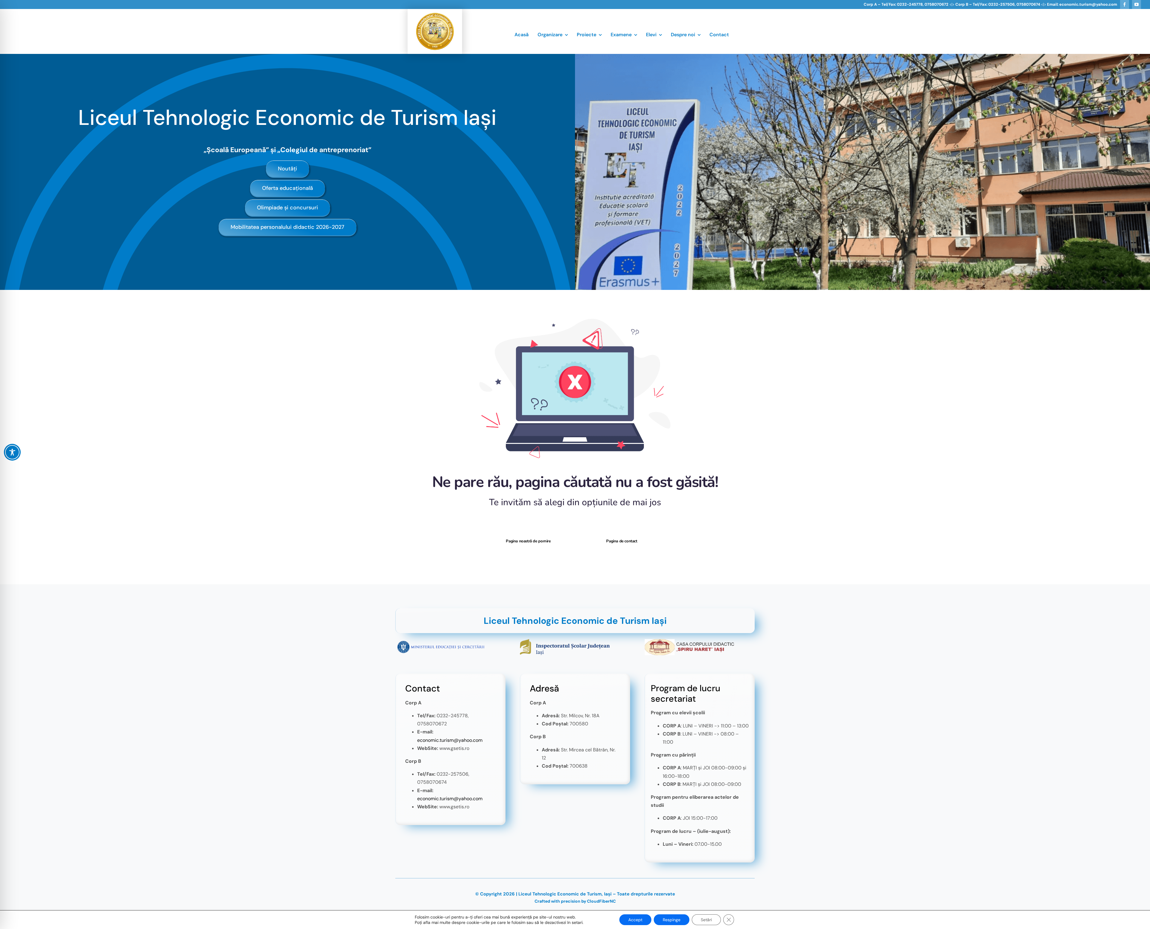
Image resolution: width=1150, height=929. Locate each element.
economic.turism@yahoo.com (449, 740)
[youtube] (1136, 4)
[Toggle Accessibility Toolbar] (12, 452)
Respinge (671, 919)
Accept (635, 919)
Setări (706, 919)
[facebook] (1124, 4)
